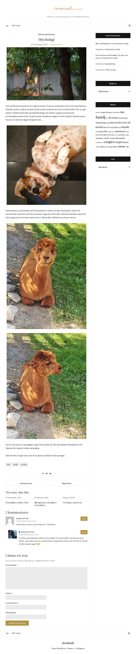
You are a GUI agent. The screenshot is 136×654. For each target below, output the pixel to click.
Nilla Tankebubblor (103, 44)
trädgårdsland (121, 142)
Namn (9, 593)
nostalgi (99, 131)
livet (105, 127)
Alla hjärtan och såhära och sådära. (45, 503)
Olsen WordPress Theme (62, 648)
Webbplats (11, 612)
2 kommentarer (55, 44)
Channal (99, 49)
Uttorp (102, 146)
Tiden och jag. (110, 70)
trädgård (109, 142)
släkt (127, 135)
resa (116, 135)
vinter (114, 147)
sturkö (106, 138)
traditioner (99, 142)
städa (112, 138)
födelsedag (101, 122)
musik (125, 127)
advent (98, 112)
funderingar (123, 118)
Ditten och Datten (46, 34)
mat (119, 127)
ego (122, 111)
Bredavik (116, 112)
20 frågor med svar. (72, 502)
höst (125, 122)
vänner (122, 146)
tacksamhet (120, 138)
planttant (120, 131)
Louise (19, 518)
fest (107, 118)
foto (116, 117)
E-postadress (12, 603)
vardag (24, 464)
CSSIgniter (80, 648)
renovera (110, 135)
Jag (7, 25)
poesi (127, 131)
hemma (113, 122)
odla (105, 131)
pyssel (98, 135)
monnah (68, 643)
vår (127, 146)
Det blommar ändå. (121, 44)
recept (104, 135)
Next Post (66, 483)
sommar (99, 138)
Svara (84, 519)
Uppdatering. (110, 64)
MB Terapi (16, 25)
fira (111, 117)
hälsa (119, 122)
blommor (109, 112)
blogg (103, 112)
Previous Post (26, 483)
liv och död (113, 127)
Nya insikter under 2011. (17, 502)
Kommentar (12, 565)
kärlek (99, 127)
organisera (111, 131)
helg (107, 123)
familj (15, 464)
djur (8, 464)
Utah (97, 147)
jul (129, 122)
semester (121, 135)
